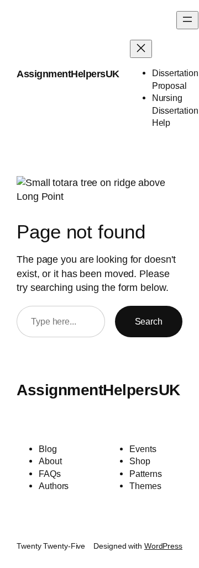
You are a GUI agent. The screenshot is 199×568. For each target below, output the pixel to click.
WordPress (163, 546)
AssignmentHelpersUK (68, 73)
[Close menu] (141, 49)
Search (149, 321)
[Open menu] (187, 20)
